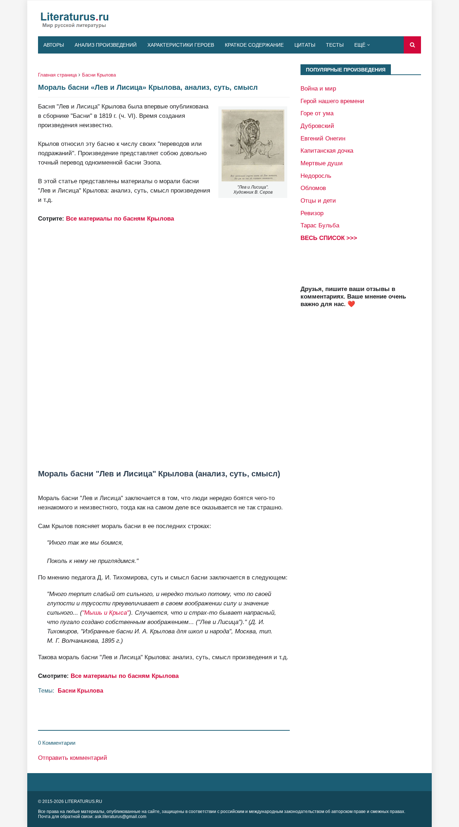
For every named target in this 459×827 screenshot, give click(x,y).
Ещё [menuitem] (359, 45)
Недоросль (316, 175)
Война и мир (318, 88)
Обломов (313, 187)
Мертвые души (322, 163)
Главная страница (57, 75)
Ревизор (312, 213)
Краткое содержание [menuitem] (254, 45)
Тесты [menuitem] (335, 45)
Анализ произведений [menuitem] (106, 45)
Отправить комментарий (72, 757)
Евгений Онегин (323, 138)
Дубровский (317, 125)
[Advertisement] (164, 328)
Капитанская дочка (327, 150)
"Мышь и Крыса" (105, 612)
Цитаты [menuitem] (304, 45)
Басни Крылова (99, 75)
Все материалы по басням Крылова (120, 218)
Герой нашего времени (332, 101)
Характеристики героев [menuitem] (180, 45)
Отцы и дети (318, 200)
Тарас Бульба (320, 225)
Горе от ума (317, 113)
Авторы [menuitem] (53, 45)
